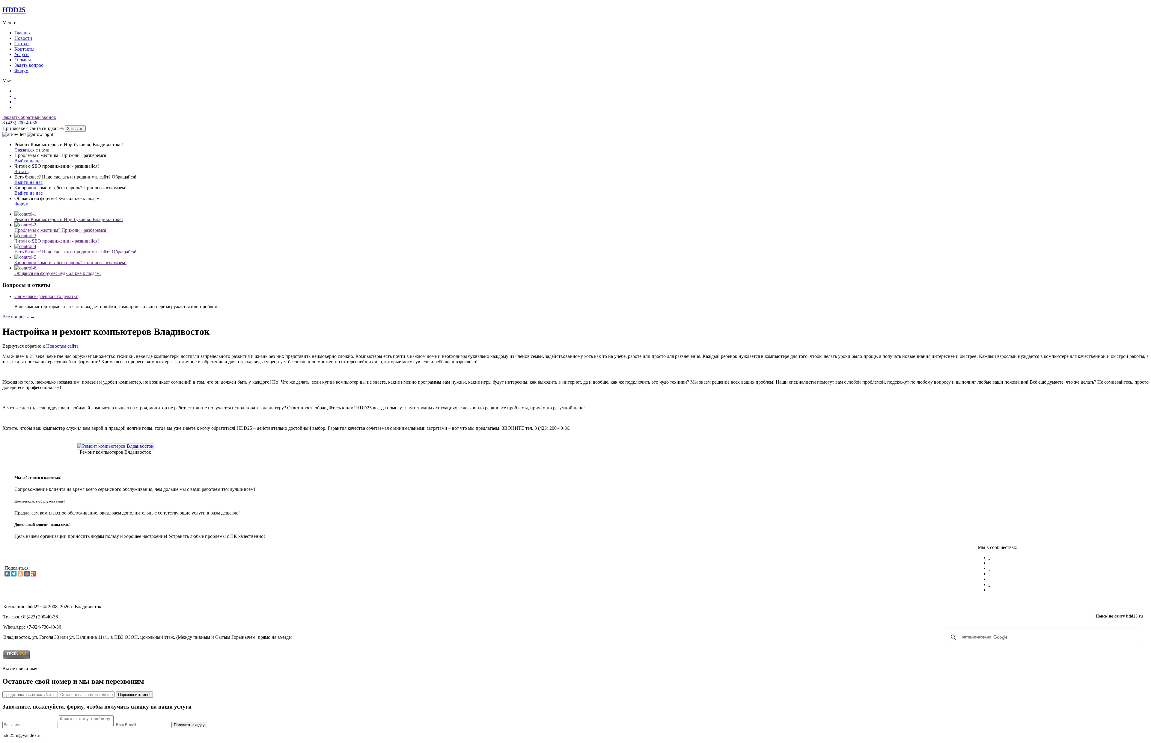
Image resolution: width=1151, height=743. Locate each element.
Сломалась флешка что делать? (46, 296)
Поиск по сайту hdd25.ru (1120, 616)
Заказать (75, 128)
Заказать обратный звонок (29, 117)
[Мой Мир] (27, 573)
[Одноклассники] (20, 573)
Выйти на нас (28, 160)
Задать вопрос (28, 65)
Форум (21, 70)
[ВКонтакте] (7, 573)
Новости (23, 38)
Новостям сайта (62, 346)
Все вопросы (15, 316)
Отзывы (22, 59)
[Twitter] (13, 573)
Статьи (21, 43)
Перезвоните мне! (134, 694)
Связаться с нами (31, 149)
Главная (22, 32)
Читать (21, 171)
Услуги (21, 54)
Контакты (24, 49)
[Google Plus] (33, 573)
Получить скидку (189, 725)
